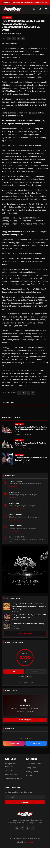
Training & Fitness (32, 772)
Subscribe (25, 802)
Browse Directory (14, 520)
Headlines (29, 776)
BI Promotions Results (34, 764)
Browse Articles (14, 531)
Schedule (8, 771)
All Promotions (25, 633)
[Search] (34, 9)
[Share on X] (9, 38)
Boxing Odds (31, 768)
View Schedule (14, 486)
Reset (35, 671)
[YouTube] (28, 828)
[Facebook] (33, 828)
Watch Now (12, 498)
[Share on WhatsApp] (18, 38)
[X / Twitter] (17, 828)
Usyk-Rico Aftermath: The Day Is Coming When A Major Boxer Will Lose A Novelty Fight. (31, 429)
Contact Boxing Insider (13, 779)
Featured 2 (7, 17)
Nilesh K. (31, 842)
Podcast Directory (11, 775)
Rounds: (22, 677)
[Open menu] (46, 9)
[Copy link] (23, 38)
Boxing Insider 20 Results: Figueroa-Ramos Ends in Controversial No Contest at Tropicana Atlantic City (29, 606)
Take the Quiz (25, 720)
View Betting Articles (15, 509)
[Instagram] (22, 828)
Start (14, 671)
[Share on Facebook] (14, 38)
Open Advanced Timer (25, 683)
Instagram (15, 743)
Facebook (37, 743)
